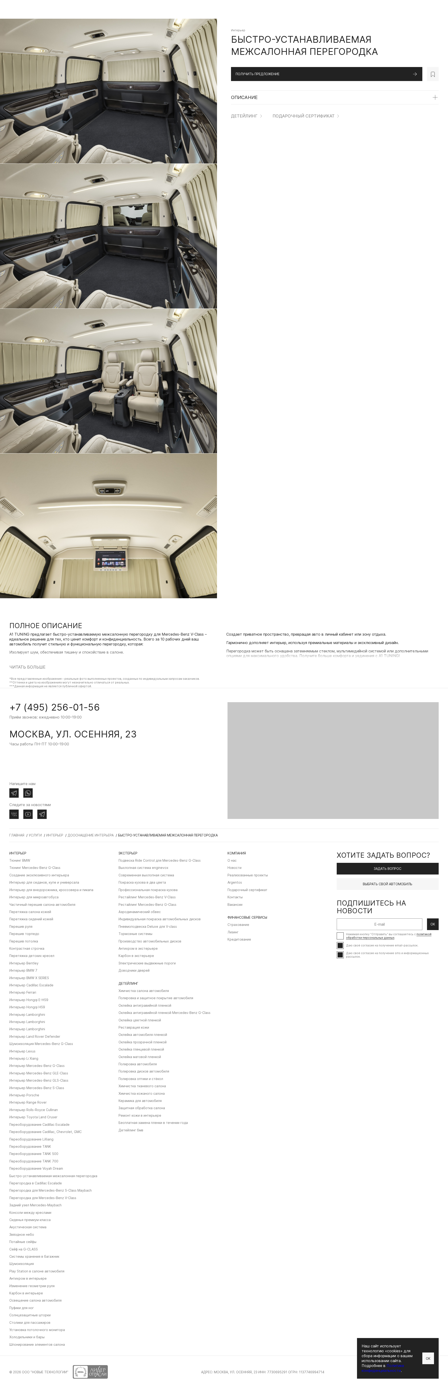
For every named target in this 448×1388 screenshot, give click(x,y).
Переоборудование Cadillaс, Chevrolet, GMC (45, 1132)
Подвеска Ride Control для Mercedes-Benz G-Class (160, 860)
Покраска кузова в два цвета (142, 882)
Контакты (235, 897)
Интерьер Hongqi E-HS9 (28, 1000)
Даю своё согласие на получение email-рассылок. (382, 945)
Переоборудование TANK (30, 1146)
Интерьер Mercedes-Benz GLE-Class (38, 1073)
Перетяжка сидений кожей (31, 919)
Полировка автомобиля (138, 1064)
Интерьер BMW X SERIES (29, 978)
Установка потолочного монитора (37, 1330)
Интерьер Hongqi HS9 (27, 1007)
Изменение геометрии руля (32, 1286)
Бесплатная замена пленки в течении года (153, 1123)
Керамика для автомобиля (140, 1101)
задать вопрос (387, 869)
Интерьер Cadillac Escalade (31, 985)
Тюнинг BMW (19, 860)
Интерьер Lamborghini (27, 1014)
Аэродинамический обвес (140, 912)
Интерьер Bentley (23, 963)
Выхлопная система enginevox (143, 868)
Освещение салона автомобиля (35, 1300)
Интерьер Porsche (24, 1095)
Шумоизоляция (21, 1264)
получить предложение (258, 74)
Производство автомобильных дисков (150, 941)
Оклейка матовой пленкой (140, 1057)
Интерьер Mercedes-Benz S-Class (36, 1088)
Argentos (235, 882)
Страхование (238, 925)
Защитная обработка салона (142, 1108)
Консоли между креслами (30, 1212)
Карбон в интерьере (26, 1293)
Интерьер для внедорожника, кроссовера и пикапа (51, 890)
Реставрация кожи (134, 1027)
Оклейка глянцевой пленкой (141, 1049)
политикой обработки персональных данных (388, 936)
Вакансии (235, 904)
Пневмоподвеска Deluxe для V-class (148, 926)
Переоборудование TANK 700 (33, 1161)
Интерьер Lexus (22, 1051)
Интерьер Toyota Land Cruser (33, 1117)
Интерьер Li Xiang (23, 1058)
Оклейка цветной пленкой (140, 1020)
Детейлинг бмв (131, 1130)
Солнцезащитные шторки (30, 1315)
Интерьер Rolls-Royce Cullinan (33, 1110)
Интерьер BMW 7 (23, 970)
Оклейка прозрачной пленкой (143, 1042)
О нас (232, 860)
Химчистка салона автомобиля (144, 991)
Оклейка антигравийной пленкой (145, 1005)
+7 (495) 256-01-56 (54, 707)
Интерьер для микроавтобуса (34, 897)
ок (432, 924)
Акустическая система (27, 1227)
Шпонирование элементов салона (37, 1344)
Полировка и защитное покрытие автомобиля (156, 998)
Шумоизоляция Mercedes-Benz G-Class (41, 1044)
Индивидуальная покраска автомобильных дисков (160, 919)
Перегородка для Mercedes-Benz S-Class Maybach (50, 1190)
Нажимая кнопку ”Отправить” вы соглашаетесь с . (388, 936)
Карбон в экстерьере (136, 956)
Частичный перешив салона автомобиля (42, 904)
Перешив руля (20, 926)
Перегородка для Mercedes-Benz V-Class (42, 1198)
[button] (10, 687)
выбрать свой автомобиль (387, 884)
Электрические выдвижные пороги (147, 963)
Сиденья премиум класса (30, 1220)
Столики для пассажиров (29, 1322)
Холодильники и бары (27, 1337)
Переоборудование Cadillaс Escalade (39, 1124)
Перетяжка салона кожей (30, 912)
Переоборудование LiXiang (31, 1139)
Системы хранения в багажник (34, 1256)
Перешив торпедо (24, 934)
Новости (235, 868)
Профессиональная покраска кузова (148, 890)
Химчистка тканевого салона (142, 1086)
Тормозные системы (135, 934)
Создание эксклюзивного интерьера (39, 875)
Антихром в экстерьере (138, 948)
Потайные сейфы (22, 1242)
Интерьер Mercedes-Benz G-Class (37, 1066)
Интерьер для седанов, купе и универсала (44, 882)
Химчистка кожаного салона (142, 1093)
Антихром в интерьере (28, 1278)
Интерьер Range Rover (28, 1102)
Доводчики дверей (134, 970)
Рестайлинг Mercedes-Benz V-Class (147, 897)
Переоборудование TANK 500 (33, 1154)
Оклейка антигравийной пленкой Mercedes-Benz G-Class (164, 1013)
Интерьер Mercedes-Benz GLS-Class (38, 1080)
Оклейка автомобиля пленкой (143, 1035)
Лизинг (233, 932)
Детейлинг (244, 116)
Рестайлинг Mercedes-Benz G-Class (147, 904)
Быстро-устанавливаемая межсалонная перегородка (53, 1176)
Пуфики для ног (21, 1308)
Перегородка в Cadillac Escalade (35, 1183)
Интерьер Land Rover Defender (34, 1036)
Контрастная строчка (26, 948)
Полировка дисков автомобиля (144, 1071)
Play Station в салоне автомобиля (36, 1271)
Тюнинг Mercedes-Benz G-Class (34, 868)
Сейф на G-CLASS (23, 1249)
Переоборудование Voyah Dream (36, 1168)
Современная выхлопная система (146, 875)
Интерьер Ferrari (22, 992)
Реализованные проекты (248, 875)
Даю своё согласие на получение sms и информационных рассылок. (387, 955)
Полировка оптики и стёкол (141, 1079)
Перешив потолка (23, 941)
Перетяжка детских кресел (31, 956)
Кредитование (239, 939)
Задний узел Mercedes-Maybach (35, 1205)
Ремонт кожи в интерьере (140, 1115)
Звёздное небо (21, 1234)
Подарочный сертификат (304, 116)
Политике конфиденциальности (383, 1368)
